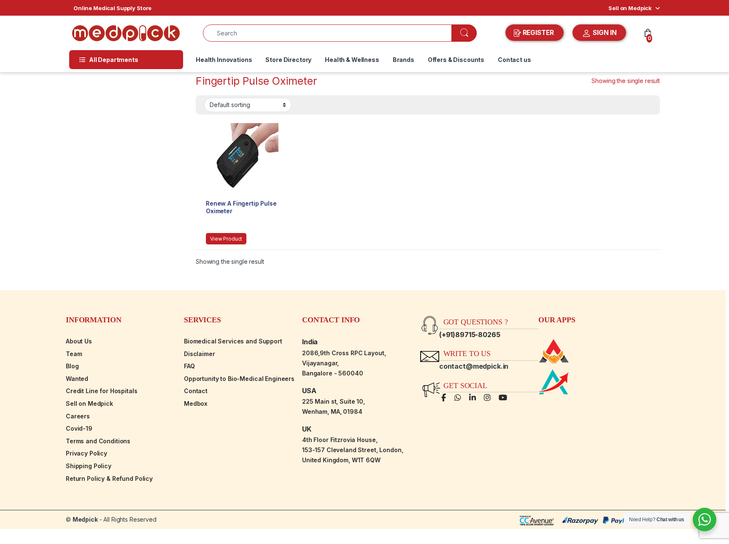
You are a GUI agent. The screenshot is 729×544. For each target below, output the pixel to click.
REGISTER (538, 33)
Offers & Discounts (456, 59)
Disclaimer (199, 353)
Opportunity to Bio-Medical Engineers (239, 378)
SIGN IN (604, 33)
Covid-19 (79, 428)
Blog (72, 366)
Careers (78, 416)
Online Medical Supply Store (112, 8)
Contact (196, 390)
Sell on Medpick (630, 8)
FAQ (189, 366)
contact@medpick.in (473, 366)
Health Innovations (224, 59)
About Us (79, 341)
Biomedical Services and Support (233, 341)
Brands (403, 59)
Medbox (196, 403)
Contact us (514, 59)
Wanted (77, 378)
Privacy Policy (86, 453)
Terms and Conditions (98, 441)
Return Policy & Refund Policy (109, 478)
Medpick (85, 519)
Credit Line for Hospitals (102, 390)
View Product (226, 239)
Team (74, 353)
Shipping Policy (88, 465)
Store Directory (288, 59)
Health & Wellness (352, 59)
